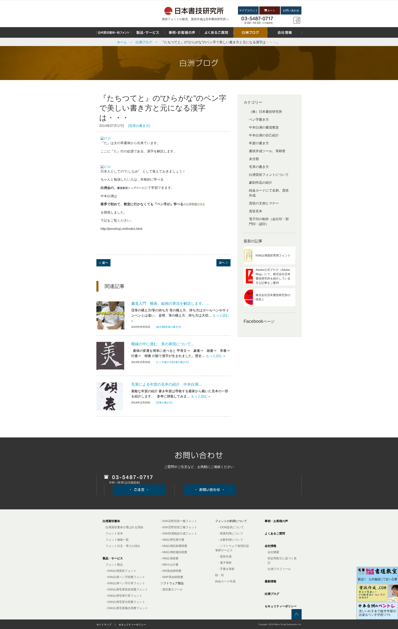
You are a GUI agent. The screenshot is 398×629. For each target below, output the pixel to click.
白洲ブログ (144, 42)
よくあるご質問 (275, 533)
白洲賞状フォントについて (269, 174)
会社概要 (273, 552)
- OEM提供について (231, 527)
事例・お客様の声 (276, 521)
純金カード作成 (225, 581)
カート (271, 10)
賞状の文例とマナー (264, 203)
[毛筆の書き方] (139, 126)
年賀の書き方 (259, 143)
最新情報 (270, 581)
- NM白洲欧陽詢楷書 (173, 552)
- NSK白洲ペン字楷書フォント (125, 577)
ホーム (122, 42)
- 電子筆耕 (225, 562)
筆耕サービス (224, 550)
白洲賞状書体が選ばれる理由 (124, 527)
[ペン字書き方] (164, 362)
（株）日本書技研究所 (265, 111)
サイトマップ (103, 624)
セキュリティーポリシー (281, 606)
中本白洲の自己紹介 (264, 135)
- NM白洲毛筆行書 (172, 539)
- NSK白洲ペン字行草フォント (125, 583)
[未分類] (160, 326)
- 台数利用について (230, 539)
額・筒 (219, 575)
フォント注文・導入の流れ (123, 546)
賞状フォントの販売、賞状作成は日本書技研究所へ (195, 19)
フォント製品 (114, 564)
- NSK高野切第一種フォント (178, 521)
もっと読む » (215, 356)
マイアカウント (248, 10)
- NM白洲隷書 (169, 558)
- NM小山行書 (169, 564)
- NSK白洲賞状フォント (121, 570)
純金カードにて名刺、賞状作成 (269, 193)
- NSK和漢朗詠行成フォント (178, 533)
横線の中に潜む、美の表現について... (162, 344)
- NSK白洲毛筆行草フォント (124, 595)
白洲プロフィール (279, 569)
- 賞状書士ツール (171, 589)
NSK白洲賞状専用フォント (273, 255)
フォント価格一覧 (117, 539)
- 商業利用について (230, 533)
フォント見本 (114, 533)
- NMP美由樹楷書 (171, 577)
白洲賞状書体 (111, 521)
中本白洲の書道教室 (264, 127)
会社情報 (270, 546)
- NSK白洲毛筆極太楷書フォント (127, 608)
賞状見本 (255, 211)
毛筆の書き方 (259, 167)
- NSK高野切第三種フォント (178, 527)
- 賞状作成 (225, 556)
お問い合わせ (291, 10)
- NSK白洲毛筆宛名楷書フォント (127, 589)
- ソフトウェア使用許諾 (233, 546)
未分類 (254, 159)
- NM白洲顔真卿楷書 (173, 546)
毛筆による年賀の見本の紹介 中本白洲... (166, 384)
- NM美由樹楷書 (170, 570)
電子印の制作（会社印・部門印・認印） (269, 221)
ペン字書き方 (259, 119)
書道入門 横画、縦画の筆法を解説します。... (170, 303)
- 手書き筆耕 (226, 569)
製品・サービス (113, 558)
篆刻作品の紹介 (260, 182)
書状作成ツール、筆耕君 (267, 151)
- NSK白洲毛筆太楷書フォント (125, 602)
